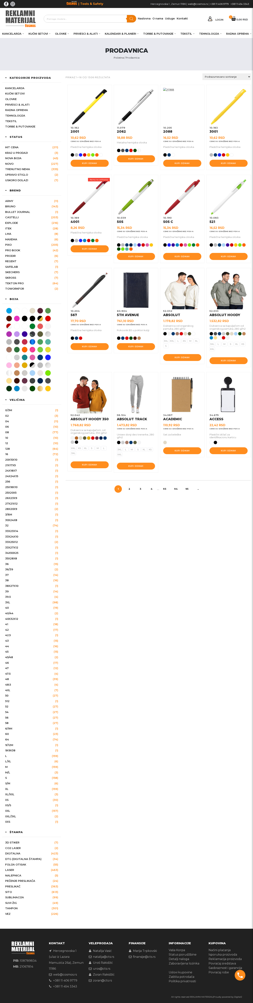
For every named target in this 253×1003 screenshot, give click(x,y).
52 (6, 706)
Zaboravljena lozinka (184, 963)
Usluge (170, 18)
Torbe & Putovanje (158, 33)
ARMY (9, 201)
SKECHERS (12, 272)
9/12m (9, 745)
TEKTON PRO (14, 283)
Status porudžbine (183, 954)
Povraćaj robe (219, 972)
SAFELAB (11, 266)
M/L (7, 772)
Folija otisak (15, 864)
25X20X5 (10, 492)
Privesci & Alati (86, 33)
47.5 (8, 673)
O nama (157, 18)
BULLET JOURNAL (17, 212)
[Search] (131, 18)
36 (7, 564)
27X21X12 (11, 503)
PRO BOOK (12, 250)
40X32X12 (11, 619)
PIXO (8, 244)
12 (6, 443)
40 (7, 607)
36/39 (9, 569)
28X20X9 (11, 509)
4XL (7, 690)
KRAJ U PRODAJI (16, 153)
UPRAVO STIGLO (16, 174)
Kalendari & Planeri (120, 33)
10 (6, 438)
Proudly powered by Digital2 (227, 997)
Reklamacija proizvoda (225, 959)
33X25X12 (11, 542)
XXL (7, 811)
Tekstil (186, 33)
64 (7, 739)
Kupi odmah (89, 163)
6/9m (8, 728)
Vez (8, 914)
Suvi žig (11, 903)
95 (187, 489)
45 (7, 651)
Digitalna (12, 853)
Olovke (60, 33)
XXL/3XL (10, 816)
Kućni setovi (38, 33)
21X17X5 (10, 465)
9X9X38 (10, 750)
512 (7, 701)
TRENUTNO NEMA (17, 169)
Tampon (11, 908)
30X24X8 (11, 520)
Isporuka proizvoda (223, 954)
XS (7, 800)
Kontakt (182, 18)
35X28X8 (11, 558)
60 (7, 734)
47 (7, 668)
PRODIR (10, 256)
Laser (9, 870)
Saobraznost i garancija (225, 968)
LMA (8, 234)
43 (7, 640)
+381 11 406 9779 (219, 4)
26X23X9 (11, 498)
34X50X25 (11, 553)
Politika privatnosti (182, 981)
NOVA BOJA (13, 158)
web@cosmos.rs (198, 4)
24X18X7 (11, 470)
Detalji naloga (179, 959)
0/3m (8, 410)
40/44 (9, 613)
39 (7, 591)
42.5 (8, 635)
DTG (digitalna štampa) (23, 859)
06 (7, 426)
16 (6, 454)
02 (7, 415)
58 (7, 723)
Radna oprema (237, 33)
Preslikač (12, 886)
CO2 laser (13, 848)
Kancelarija (11, 33)
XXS (7, 821)
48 (7, 679)
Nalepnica (13, 875)
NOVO (9, 163)
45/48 (9, 657)
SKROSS (10, 277)
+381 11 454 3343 (240, 4)
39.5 (8, 597)
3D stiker (12, 842)
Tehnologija (209, 33)
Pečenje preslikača (20, 881)
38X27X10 (12, 586)
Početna (119, 57)
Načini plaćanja (220, 950)
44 (7, 646)
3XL (7, 602)
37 (7, 575)
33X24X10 (11, 536)
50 (7, 695)
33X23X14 (11, 531)
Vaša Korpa (177, 950)
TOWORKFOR (14, 288)
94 (176, 489)
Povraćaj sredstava (222, 963)
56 (7, 717)
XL (7, 789)
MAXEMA (11, 239)
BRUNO (10, 206)
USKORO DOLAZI (16, 180)
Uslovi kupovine (180, 972)
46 (7, 662)
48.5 (8, 684)
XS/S (8, 805)
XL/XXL (9, 794)
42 (7, 629)
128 (7, 448)
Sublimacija (14, 897)
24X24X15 (11, 476)
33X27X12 (11, 547)
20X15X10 (11, 459)
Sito (8, 892)
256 (7, 481)
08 (7, 432)
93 (164, 489)
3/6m (8, 514)
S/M (7, 783)
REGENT (10, 261)
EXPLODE (11, 223)
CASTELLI (12, 217)
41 (6, 624)
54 (7, 712)
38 (7, 580)
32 (7, 525)
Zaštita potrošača (181, 977)
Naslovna (144, 18)
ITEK (8, 228)
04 (7, 421)
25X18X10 (11, 487)
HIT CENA (12, 147)
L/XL (8, 761)
